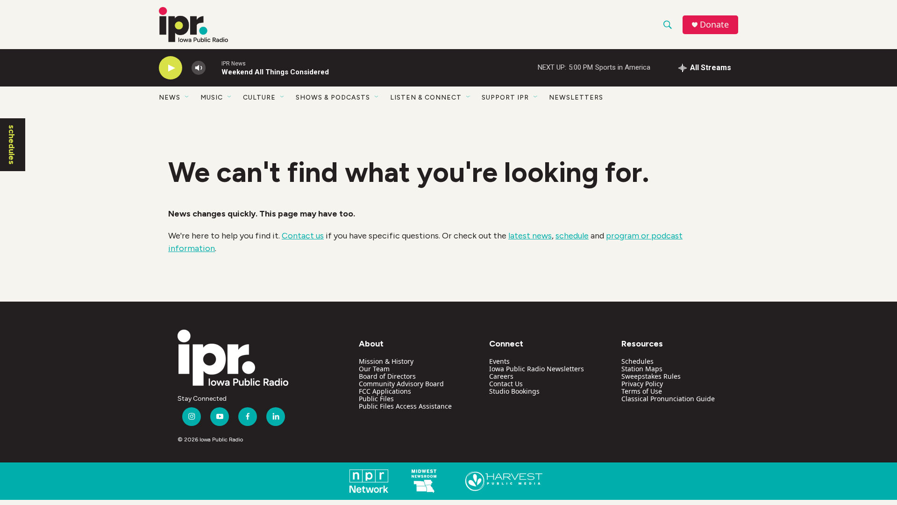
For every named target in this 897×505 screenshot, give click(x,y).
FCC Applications (385, 391)
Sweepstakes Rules (651, 376)
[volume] (198, 68)
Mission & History (386, 361)
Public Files (376, 398)
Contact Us (506, 383)
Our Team (374, 368)
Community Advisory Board (401, 383)
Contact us (303, 236)
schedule (572, 236)
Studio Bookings (514, 391)
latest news (530, 236)
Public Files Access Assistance (405, 406)
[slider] (213, 67)
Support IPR (505, 97)
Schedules (637, 361)
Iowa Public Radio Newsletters (536, 368)
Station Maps (641, 368)
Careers (501, 376)
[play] (170, 68)
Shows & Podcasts (333, 97)
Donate (714, 24)
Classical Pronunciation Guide (668, 398)
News (169, 97)
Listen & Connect (426, 97)
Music (211, 97)
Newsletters (576, 97)
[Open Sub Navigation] (187, 97)
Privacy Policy (642, 383)
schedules (12, 145)
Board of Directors (387, 376)
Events (499, 361)
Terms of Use (641, 391)
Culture (259, 97)
